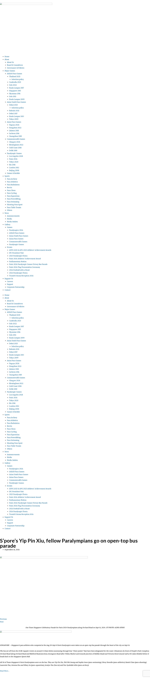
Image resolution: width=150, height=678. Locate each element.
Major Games (10, 71)
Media (9, 219)
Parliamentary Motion (17, 262)
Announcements (13, 216)
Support (10, 284)
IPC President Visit (16, 253)
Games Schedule (13, 173)
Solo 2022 (13, 85)
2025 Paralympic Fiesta (18, 256)
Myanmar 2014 (14, 94)
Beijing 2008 (14, 170)
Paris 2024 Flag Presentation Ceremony (24, 267)
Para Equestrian (13, 196)
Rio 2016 (12, 165)
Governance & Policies (15, 68)
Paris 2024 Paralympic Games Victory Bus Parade (28, 264)
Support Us (9, 279)
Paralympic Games (14, 153)
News (7, 213)
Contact (8, 290)
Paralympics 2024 (16, 230)
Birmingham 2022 (16, 145)
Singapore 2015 (15, 91)
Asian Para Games (14, 122)
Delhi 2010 (13, 151)
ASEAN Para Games (14, 74)
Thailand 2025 (14, 76)
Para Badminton (13, 185)
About (7, 59)
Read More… (4, 671)
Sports (7, 176)
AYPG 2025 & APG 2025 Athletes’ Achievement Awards (30, 250)
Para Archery (12, 179)
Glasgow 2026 (14, 142)
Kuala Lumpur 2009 (16, 99)
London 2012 (14, 168)
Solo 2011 (12, 96)
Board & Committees (15, 65)
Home (7, 57)
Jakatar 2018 (14, 131)
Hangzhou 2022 (15, 128)
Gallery (7, 225)
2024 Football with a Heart (19, 270)
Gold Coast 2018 (15, 148)
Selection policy (18, 79)
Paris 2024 (13, 159)
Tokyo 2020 (13, 162)
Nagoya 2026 (14, 125)
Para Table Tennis (14, 207)
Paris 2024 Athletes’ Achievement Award (25, 259)
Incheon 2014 (14, 133)
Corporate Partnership (15, 287)
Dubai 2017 (13, 113)
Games (9, 227)
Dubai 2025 (13, 105)
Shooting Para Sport (14, 205)
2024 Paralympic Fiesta (18, 273)
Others (9, 210)
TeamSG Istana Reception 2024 (21, 276)
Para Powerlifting (14, 199)
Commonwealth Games (16, 139)
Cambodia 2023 (15, 82)
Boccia (9, 188)
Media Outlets (12, 222)
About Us (10, 62)
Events (9, 247)
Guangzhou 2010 (15, 136)
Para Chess (11, 190)
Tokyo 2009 (13, 119)
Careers (10, 281)
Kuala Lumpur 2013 (16, 116)
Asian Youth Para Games (16, 102)
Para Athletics (12, 182)
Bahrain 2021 (14, 111)
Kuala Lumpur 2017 (16, 88)
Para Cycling (12, 193)
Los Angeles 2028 (16, 156)
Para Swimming (13, 202)
